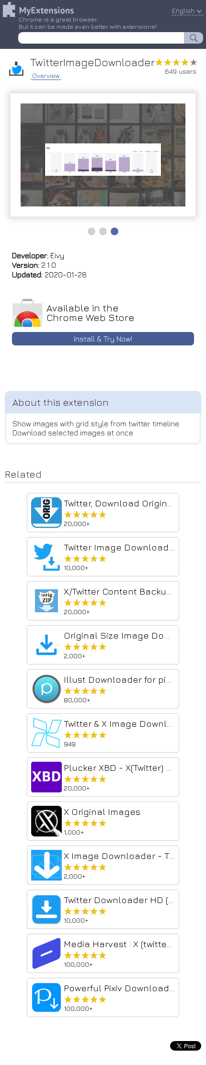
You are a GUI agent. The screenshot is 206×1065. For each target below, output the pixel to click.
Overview (46, 76)
